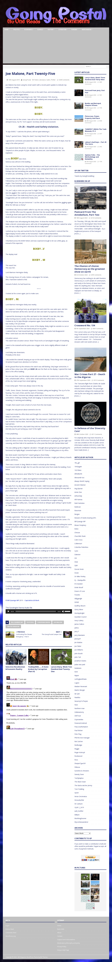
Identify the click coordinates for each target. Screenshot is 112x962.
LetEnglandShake (80, 679)
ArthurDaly (78, 496)
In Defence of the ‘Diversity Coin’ (89, 430)
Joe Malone (58, 622)
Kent (76, 672)
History (51, 30)
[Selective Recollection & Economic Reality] (16, 657)
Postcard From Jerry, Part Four (95, 91)
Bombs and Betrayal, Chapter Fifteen (93, 104)
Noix (76, 705)
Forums (74, 30)
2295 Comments (96, 275)
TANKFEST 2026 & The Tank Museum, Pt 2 (95, 130)
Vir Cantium (78, 804)
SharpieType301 (80, 763)
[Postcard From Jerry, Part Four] (78, 92)
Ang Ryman (78, 488)
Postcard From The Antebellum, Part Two (86, 213)
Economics (28, 30)
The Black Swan (80, 782)
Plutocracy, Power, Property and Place (92, 117)
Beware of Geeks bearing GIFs (85, 518)
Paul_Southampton (81, 727)
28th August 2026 (91, 121)
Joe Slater (77, 646)
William (77, 815)
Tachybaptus (79, 778)
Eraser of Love (79, 591)
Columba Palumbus (81, 547)
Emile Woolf (78, 587)
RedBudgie (78, 745)
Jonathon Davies (80, 661)
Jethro (76, 628)
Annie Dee (78, 492)
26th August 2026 (91, 161)
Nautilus (77, 697)
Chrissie (77, 532)
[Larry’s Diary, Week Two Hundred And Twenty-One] (61, 657)
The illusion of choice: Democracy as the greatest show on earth (89, 269)
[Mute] (63, 611)
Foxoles (77, 595)
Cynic (76, 551)
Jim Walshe (78, 642)
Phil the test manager (82, 738)
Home (6, 30)
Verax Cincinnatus (80, 796)
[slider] (68, 611)
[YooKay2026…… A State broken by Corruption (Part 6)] (38, 657)
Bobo (76, 529)
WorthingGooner (80, 818)
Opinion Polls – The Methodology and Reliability (92, 157)
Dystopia (30, 622)
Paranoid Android (80, 723)
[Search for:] (95, 66)
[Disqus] (39, 702)
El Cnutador (78, 584)
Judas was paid (79, 664)
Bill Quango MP (13, 600)
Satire (48, 80)
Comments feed (11, 933)
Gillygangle (78, 598)
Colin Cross (78, 540)
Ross (76, 760)
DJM (76, 565)
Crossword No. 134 (84, 325)
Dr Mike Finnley (79, 576)
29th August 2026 (91, 95)
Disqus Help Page (63, 950)
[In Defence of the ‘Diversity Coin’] (90, 414)
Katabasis (77, 668)
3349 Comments (64, 80)
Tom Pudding (79, 789)
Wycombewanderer (81, 822)
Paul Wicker (78, 730)
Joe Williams (78, 650)
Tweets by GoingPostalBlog (84, 176)
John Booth (78, 653)
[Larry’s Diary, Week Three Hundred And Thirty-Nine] (78, 80)
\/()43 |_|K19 (79, 807)
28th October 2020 (82, 434)
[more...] (77, 234)
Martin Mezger (79, 690)
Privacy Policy (61, 947)
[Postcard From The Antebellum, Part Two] (90, 197)
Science (40, 30)
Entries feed (10, 929)
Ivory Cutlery (78, 620)
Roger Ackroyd (79, 752)
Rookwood (78, 756)
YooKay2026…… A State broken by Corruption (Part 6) (38, 669)
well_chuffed (78, 811)
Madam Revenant (80, 686)
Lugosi (76, 683)
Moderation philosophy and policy (68, 943)
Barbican (77, 507)
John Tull (77, 657)
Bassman (77, 510)
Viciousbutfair (79, 800)
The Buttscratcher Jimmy (83, 785)
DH (75, 558)
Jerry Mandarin (79, 635)
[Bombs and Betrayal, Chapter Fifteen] (78, 105)
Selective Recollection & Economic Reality (15, 668)
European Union (44, 622)
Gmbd (76, 602)
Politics (16, 30)
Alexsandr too (79, 477)
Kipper (76, 675)
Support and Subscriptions (66, 939)
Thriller (53, 80)
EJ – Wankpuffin (80, 580)
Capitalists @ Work (32, 600)
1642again (78, 467)
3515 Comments (99, 380)
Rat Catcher (78, 741)
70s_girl (77, 463)
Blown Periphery (80, 525)
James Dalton (79, 624)
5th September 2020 (82, 329)
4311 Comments (97, 434)
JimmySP (77, 639)
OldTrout (77, 716)
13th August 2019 (14, 80)
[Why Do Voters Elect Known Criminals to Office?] (95, 898)
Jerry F (76, 631)
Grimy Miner (78, 609)
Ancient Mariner (80, 485)
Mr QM (77, 694)
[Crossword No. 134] (90, 311)
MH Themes (44, 957)
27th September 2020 (83, 380)
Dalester (77, 554)
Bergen (77, 514)
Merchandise (86, 30)
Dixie (76, 562)
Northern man (79, 708)
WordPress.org (11, 936)
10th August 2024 (81, 218)
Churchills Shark (80, 536)
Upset (76, 793)
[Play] (8, 611)
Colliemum (78, 543)
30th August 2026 (91, 82)
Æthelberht (78, 474)
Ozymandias (78, 719)
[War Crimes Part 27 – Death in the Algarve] (90, 360)
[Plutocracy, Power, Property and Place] (78, 118)
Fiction (36, 80)
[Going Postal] (56, 26)
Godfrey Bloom (79, 606)
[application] (39, 611)
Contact (59, 936)
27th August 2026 (91, 133)
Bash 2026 (60, 929)
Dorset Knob (79, 569)
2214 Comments (96, 218)
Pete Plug (77, 734)
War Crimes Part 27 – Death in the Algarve (89, 376)
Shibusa (77, 767)
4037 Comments (98, 329)
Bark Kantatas (79, 503)
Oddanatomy (79, 712)
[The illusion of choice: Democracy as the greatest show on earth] (90, 252)
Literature (62, 30)
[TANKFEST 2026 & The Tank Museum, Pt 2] (78, 131)
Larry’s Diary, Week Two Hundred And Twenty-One (61, 669)
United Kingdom (13, 626)
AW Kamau (78, 499)
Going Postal (27, 80)
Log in (7, 926)
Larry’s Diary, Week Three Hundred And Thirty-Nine (95, 79)
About (59, 933)
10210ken (77, 470)
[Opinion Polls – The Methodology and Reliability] (78, 157)
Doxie (76, 573)
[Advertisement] (56, 48)
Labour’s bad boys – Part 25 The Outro (95, 143)
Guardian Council (80, 617)
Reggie (76, 749)
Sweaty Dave (79, 774)
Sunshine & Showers (81, 771)
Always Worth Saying (81, 481)
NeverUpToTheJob (81, 701)
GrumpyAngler (79, 613)
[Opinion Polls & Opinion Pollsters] (90, 906)
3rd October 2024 (82, 275)
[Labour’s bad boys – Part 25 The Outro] (78, 144)
